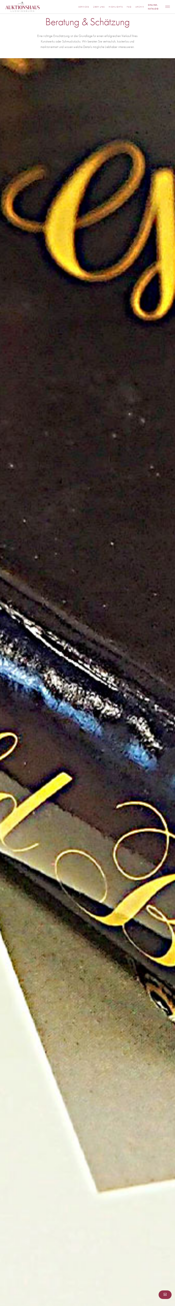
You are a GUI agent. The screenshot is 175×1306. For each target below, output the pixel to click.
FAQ (129, 6)
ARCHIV (140, 6)
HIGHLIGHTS (116, 6)
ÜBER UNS (99, 6)
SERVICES (83, 6)
